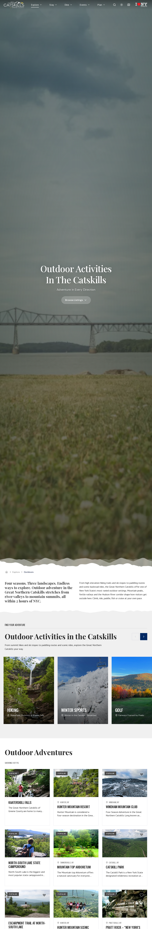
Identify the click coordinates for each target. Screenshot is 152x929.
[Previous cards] (135, 636)
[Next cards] (143, 636)
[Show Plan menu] (104, 5)
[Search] (114, 4)
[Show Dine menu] (71, 5)
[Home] (6, 572)
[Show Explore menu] (41, 5)
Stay (51, 4)
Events (83, 4)
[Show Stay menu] (56, 5)
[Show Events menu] (89, 5)
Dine (67, 4)
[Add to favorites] (44, 774)
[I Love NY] (141, 4)
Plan (99, 4)
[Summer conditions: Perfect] (121, 4)
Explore (35, 4)
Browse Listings (74, 300)
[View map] (128, 4)
